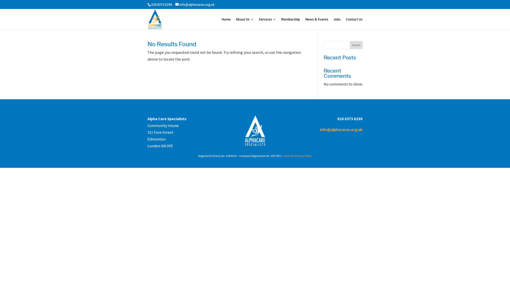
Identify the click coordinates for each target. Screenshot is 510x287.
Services (265, 20)
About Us (243, 20)
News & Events (316, 20)
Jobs (337, 20)
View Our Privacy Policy (298, 156)
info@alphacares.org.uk (341, 129)
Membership (290, 20)
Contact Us (354, 20)
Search (356, 45)
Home (226, 20)
